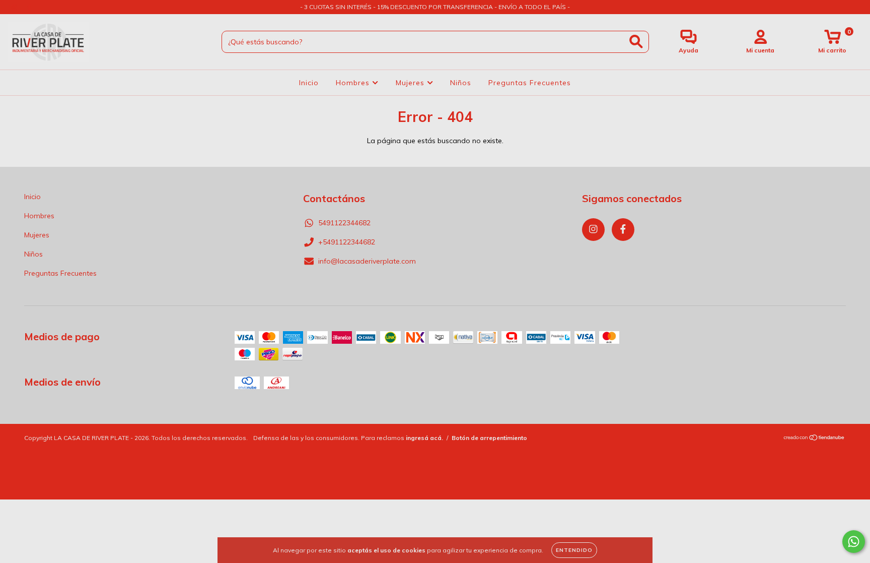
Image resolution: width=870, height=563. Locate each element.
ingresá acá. (424, 438)
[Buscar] (636, 41)
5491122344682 (344, 222)
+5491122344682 (346, 241)
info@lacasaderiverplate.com (367, 261)
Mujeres (411, 82)
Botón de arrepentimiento (489, 438)
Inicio (309, 82)
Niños (460, 82)
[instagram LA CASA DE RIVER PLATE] (15, 7)
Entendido (574, 550)
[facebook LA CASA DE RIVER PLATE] (29, 7)
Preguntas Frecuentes (529, 82)
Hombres (354, 82)
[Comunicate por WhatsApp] (853, 541)
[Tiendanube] (814, 438)
